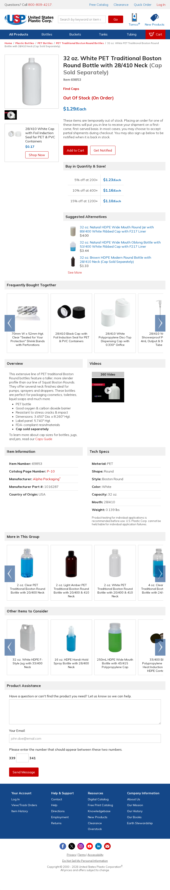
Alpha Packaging (47, 479)
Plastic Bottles (24, 43)
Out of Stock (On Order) (88, 97)
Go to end (10, 323)
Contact (56, 799)
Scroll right (160, 323)
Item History (19, 811)
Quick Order (142, 4)
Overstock (95, 829)
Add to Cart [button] (75, 150)
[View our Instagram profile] (80, 846)
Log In (161, 4)
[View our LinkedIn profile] (98, 846)
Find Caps (71, 89)
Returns (56, 823)
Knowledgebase (99, 811)
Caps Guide (43, 439)
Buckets (75, 34)
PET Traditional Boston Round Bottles (80, 43)
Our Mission (135, 805)
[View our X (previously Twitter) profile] (72, 846)
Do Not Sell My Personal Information (85, 860)
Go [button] (116, 19)
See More (75, 272)
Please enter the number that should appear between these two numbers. (65, 749)
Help (54, 805)
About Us (133, 799)
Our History (135, 811)
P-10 (51, 471)
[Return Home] (29, 20)
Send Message (24, 772)
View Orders (24, 805)
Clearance (121, 4)
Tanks (103, 34)
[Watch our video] (11, 114)
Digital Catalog (98, 799)
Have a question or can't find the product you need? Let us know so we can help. (70, 696)
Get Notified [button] (103, 150)
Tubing (131, 34)
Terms (82, 854)
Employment (60, 817)
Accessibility (95, 854)
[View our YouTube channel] (89, 846)
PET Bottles (45, 43)
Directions (58, 811)
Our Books (134, 817)
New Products (97, 817)
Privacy (71, 854)
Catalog (98, 4)
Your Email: (17, 730)
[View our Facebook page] (63, 846)
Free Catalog (100, 805)
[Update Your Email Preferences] (107, 846)
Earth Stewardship (140, 823)
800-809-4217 (40, 4)
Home (8, 43)
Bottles (46, 34)
